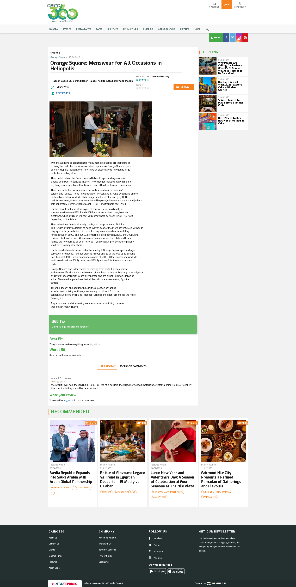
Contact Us (54, 544)
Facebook (158, 538)
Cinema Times (130, 29)
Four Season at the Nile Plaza (167, 492)
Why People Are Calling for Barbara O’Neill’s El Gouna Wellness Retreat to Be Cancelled (230, 68)
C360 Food (107, 492)
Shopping (148, 29)
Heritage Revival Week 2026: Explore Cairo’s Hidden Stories (230, 86)
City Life (184, 29)
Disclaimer (104, 562)
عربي (227, 3)
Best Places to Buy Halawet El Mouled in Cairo (231, 121)
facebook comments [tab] (133, 366)
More (197, 29)
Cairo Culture (122, 492)
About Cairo (54, 568)
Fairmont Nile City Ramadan (217, 492)
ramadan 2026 (159, 497)
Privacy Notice (105, 556)
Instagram (158, 551)
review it (186, 87)
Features (53, 562)
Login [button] (217, 38)
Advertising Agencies (62, 488)
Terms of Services (107, 550)
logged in (68, 400)
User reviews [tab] (107, 366)
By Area (53, 29)
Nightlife (112, 29)
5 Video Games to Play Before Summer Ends (230, 103)
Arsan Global (83, 488)
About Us (53, 538)
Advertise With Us (107, 538)
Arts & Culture (166, 29)
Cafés (99, 29)
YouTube (157, 558)
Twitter (156, 545)
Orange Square (58, 57)
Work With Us (105, 544)
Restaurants (83, 29)
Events (67, 29)
